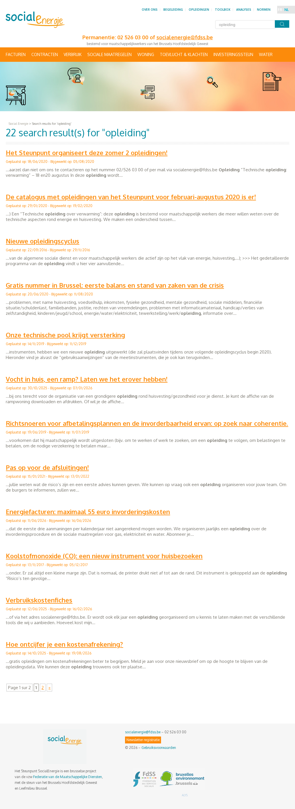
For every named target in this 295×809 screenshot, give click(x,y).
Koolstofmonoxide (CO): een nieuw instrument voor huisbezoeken (104, 556)
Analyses (243, 9)
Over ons (150, 9)
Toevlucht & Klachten (184, 54)
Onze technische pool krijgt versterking (65, 335)
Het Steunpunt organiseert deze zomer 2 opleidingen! (86, 152)
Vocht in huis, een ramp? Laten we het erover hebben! (86, 379)
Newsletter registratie (143, 740)
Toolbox (222, 9)
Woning (145, 54)
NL (286, 10)
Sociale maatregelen (109, 54)
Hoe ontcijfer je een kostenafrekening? (64, 644)
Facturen (16, 54)
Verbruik (73, 54)
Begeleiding (173, 9)
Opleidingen (199, 9)
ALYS (185, 795)
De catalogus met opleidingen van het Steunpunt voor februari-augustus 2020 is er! (131, 197)
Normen (264, 9)
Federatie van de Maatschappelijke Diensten (67, 777)
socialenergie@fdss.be (142, 732)
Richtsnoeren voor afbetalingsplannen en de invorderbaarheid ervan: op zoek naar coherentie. (147, 423)
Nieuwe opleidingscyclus (42, 241)
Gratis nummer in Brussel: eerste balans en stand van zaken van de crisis (115, 285)
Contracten (44, 54)
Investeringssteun (233, 54)
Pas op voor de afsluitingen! (47, 467)
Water (266, 54)
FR (280, 10)
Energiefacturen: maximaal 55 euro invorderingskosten (88, 511)
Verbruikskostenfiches (39, 600)
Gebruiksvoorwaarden (158, 747)
